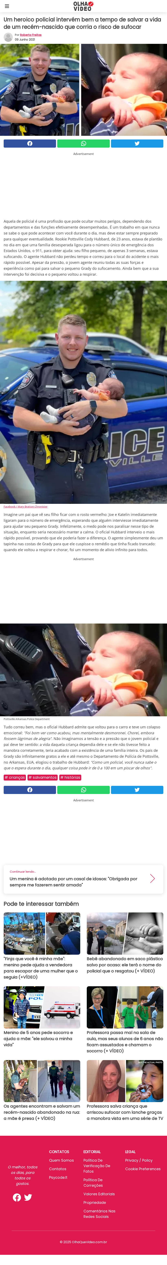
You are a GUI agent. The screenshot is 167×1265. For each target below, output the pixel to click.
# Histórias (70, 777)
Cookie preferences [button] (143, 1168)
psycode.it (58, 1177)
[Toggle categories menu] (7, 6)
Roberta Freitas (31, 35)
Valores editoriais (99, 1193)
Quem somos (61, 1160)
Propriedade (95, 1202)
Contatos (57, 1168)
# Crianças (15, 777)
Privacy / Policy (139, 1160)
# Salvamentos (43, 777)
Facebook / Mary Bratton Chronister (25, 506)
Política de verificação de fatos (97, 1166)
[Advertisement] (83, 184)
